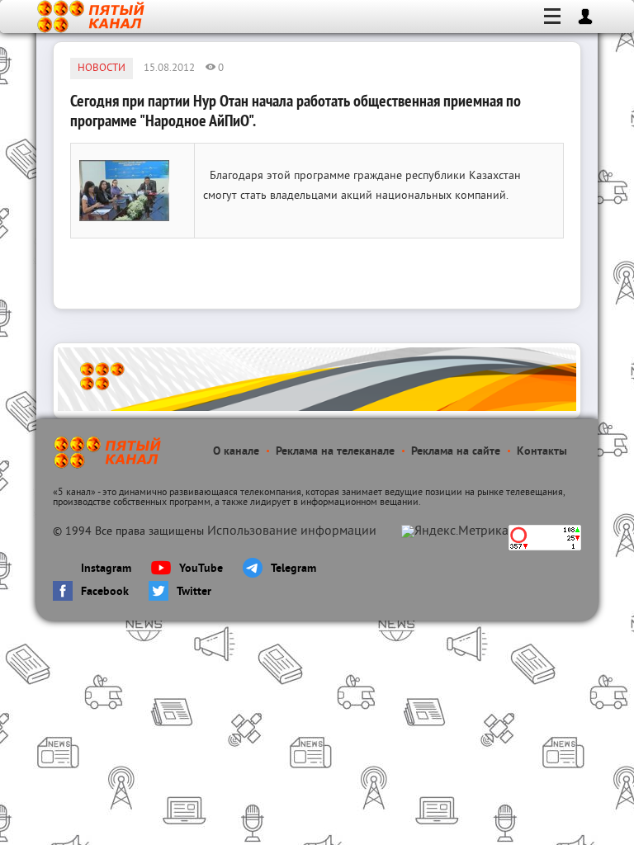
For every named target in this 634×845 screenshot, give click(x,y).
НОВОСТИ (101, 68)
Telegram (293, 569)
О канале (236, 452)
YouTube (201, 569)
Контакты (542, 452)
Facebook (105, 592)
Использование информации (291, 531)
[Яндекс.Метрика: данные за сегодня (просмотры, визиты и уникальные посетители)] (455, 531)
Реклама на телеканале (335, 452)
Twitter (194, 592)
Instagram (106, 569)
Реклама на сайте (455, 452)
